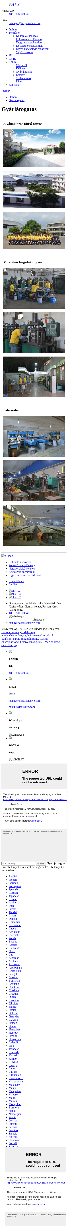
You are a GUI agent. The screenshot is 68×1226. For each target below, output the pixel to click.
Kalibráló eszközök (27, 35)
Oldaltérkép (28, 632)
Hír (11, 55)
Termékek (14, 32)
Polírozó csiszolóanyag (29, 39)
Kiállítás (20, 68)
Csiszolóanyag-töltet (31, 641)
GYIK (12, 58)
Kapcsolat (14, 84)
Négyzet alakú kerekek (29, 42)
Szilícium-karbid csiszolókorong (19, 638)
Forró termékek (10, 632)
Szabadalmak (23, 78)
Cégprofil (21, 65)
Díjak (19, 81)
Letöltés (20, 74)
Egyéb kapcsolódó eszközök (32, 48)
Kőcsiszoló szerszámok (29, 45)
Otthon (13, 29)
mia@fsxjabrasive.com (22, 706)
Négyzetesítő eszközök (40, 635)
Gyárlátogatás (24, 71)
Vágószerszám (24, 52)
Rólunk (13, 61)
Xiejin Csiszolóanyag (13, 635)
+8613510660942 (19, 13)
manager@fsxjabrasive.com (24, 23)
